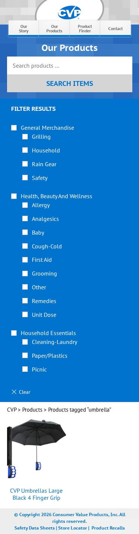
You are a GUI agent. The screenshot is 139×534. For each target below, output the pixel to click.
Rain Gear (44, 164)
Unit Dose (44, 314)
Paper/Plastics (49, 355)
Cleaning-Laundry (54, 341)
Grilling (41, 136)
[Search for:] (69, 66)
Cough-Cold (47, 246)
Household (46, 150)
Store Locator (72, 528)
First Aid (42, 259)
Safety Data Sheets (34, 528)
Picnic (39, 369)
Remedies (44, 301)
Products (32, 409)
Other (39, 287)
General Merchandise (47, 127)
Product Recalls (108, 528)
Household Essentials (48, 333)
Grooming (44, 273)
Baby (38, 232)
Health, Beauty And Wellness (56, 196)
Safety (39, 177)
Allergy (41, 205)
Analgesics (45, 218)
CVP (11, 409)
